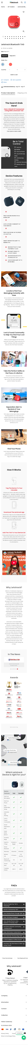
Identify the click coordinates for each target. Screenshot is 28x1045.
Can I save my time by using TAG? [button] (13, 936)
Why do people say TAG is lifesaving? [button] (11, 905)
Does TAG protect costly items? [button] (12, 932)
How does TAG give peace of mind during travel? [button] (13, 944)
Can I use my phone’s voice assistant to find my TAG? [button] (11, 922)
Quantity (3, 69)
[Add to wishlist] (23, 12)
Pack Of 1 (4, 56)
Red (10, 64)
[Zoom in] (23, 31)
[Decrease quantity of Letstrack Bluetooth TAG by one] (9, 69)
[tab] (14, 904)
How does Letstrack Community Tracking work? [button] (12, 927)
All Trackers (11, 7)
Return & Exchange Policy (8, 1036)
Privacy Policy (5, 1033)
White (6, 64)
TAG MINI (21, 793)
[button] (25, 2)
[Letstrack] (14, 2)
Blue (2, 64)
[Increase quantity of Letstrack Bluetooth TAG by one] (25, 69)
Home (3, 7)
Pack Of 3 (12, 56)
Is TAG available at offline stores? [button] (13, 939)
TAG (14, 793)
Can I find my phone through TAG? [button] (13, 913)
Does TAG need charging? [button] (11, 917)
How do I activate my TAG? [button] (11, 909)
